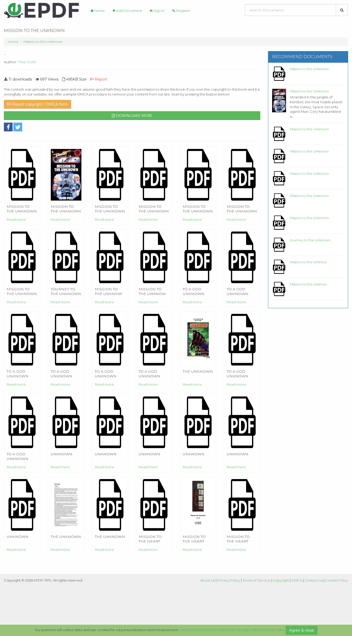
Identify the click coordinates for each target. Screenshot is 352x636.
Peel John (27, 62)
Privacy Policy (228, 580)
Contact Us (314, 580)
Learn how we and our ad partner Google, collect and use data (232, 630)
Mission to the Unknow (308, 262)
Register (182, 11)
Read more (16, 219)
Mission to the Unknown (42, 41)
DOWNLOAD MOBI (133, 115)
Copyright (280, 580)
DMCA (296, 580)
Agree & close (301, 630)
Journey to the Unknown (310, 240)
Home (99, 11)
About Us (207, 580)
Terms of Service (256, 580)
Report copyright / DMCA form (39, 104)
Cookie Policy (336, 580)
